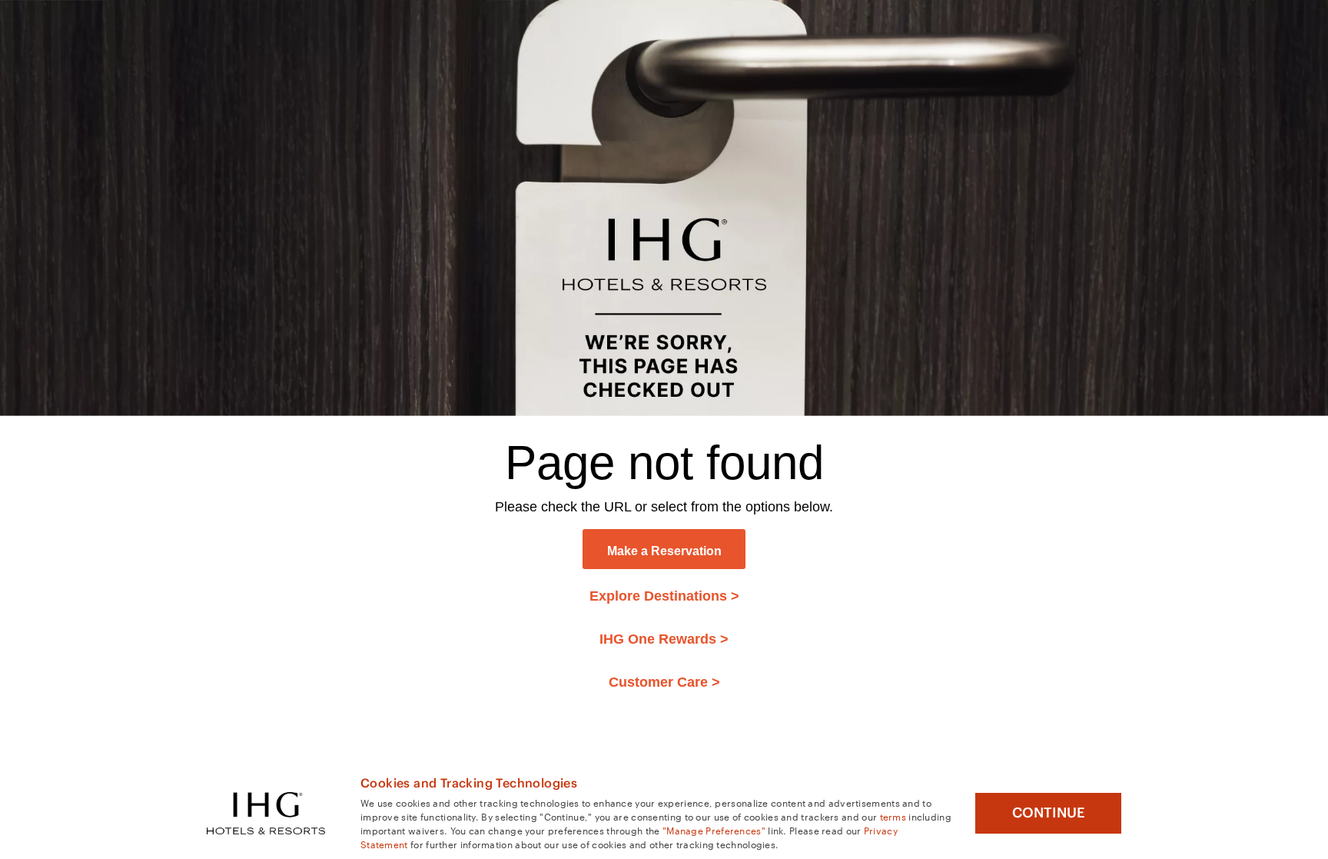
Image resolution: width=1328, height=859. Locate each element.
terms (893, 816)
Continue (1048, 813)
